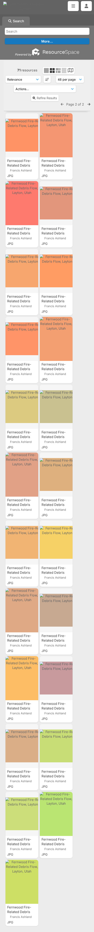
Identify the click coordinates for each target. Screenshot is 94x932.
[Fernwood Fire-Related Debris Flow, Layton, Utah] (21, 135)
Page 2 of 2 (75, 104)
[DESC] (47, 79)
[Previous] (62, 104)
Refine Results (47, 98)
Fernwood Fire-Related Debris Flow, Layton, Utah (21, 165)
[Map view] (70, 71)
